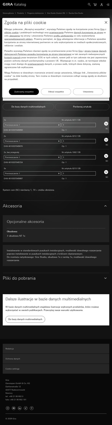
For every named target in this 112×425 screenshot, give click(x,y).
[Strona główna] (45, 4)
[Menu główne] (107, 4)
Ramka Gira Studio (76, 13)
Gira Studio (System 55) (56, 13)
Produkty (20, 13)
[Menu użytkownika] (101, 4)
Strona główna (8, 13)
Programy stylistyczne (35, 13)
